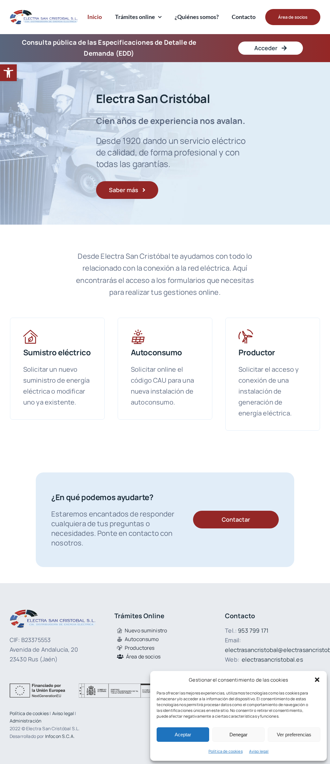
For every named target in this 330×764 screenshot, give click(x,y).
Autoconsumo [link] (156, 352)
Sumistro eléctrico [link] (57, 352)
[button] (317, 679)
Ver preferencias (294, 734)
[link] (8, 72)
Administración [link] (25, 721)
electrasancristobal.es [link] (272, 659)
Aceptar (183, 734)
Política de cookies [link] (226, 751)
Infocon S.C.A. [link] (60, 736)
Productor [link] (256, 352)
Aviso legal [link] (259, 751)
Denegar (238, 734)
